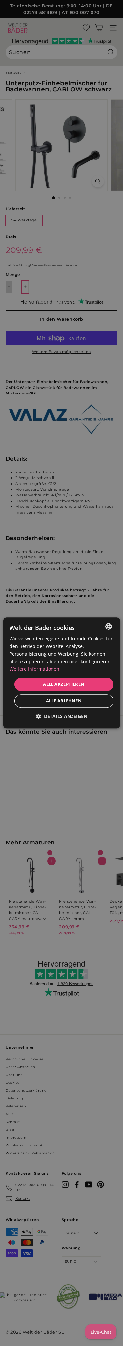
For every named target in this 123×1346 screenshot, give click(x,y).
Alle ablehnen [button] (64, 701)
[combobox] (108, 626)
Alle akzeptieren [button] (63, 684)
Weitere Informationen (34, 669)
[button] (61, 716)
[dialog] (61, 672)
